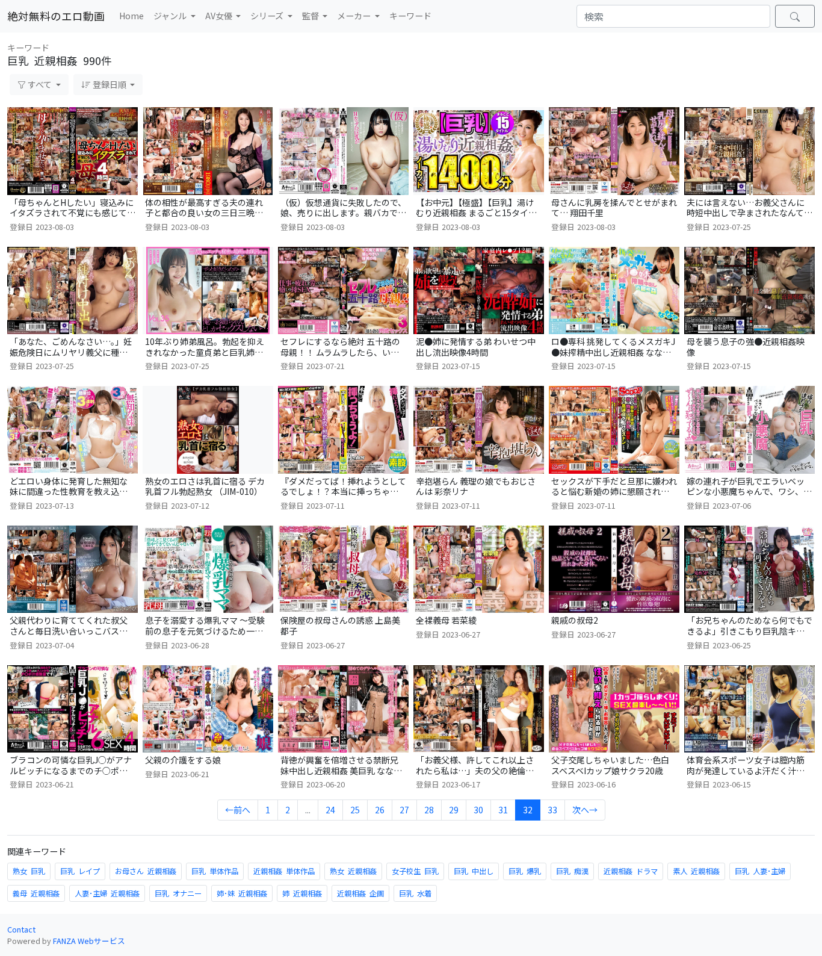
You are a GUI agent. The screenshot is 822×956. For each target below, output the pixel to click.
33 (552, 810)
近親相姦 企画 (360, 893)
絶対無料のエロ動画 (56, 15)
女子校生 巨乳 (415, 871)
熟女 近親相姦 (353, 871)
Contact (21, 929)
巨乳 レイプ (80, 871)
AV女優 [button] (219, 16)
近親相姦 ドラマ (631, 871)
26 (380, 810)
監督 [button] (311, 16)
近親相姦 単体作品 (284, 871)
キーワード (410, 16)
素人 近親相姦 (696, 871)
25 (355, 810)
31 (503, 810)
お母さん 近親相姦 (145, 871)
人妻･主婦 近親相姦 (107, 893)
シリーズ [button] (267, 16)
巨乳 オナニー (178, 893)
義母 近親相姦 (36, 893)
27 (404, 810)
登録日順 (109, 84)
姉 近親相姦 (302, 893)
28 (429, 810)
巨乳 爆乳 (524, 871)
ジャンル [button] (170, 16)
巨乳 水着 (415, 893)
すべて (40, 84)
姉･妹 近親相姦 (242, 893)
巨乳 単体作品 (214, 871)
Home (131, 16)
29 (454, 810)
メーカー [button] (354, 16)
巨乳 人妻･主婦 (760, 871)
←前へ (237, 810)
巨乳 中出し (473, 871)
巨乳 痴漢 (572, 871)
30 (478, 810)
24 (330, 810)
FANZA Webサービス (89, 940)
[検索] (795, 16)
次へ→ (585, 810)
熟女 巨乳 (29, 871)
